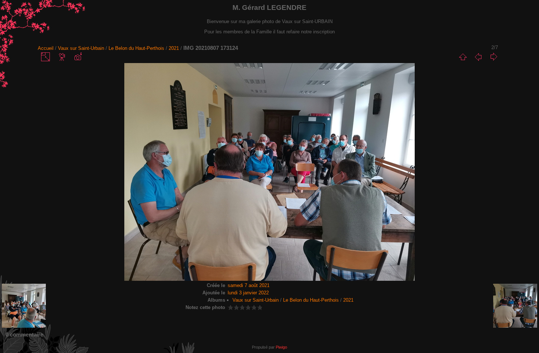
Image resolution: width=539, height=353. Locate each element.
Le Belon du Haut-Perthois (136, 48)
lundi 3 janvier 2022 (248, 292)
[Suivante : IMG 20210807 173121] (493, 57)
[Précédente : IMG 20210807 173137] (478, 57)
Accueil (46, 48)
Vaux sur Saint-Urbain (81, 48)
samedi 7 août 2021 (249, 285)
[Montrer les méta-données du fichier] (77, 57)
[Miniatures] (462, 57)
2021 (174, 48)
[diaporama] (62, 57)
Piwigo (281, 347)
